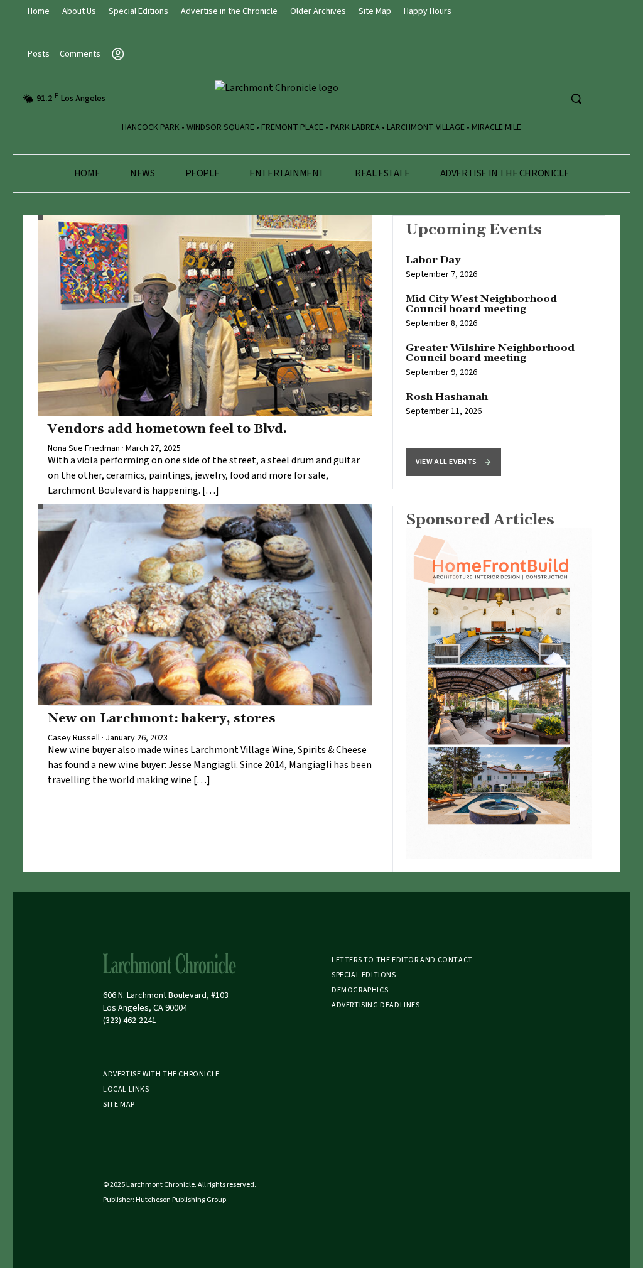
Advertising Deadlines (376, 1005)
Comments (80, 54)
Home (39, 11)
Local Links (126, 1089)
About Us (79, 11)
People (202, 173)
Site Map (375, 11)
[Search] (576, 98)
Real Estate (382, 173)
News (142, 173)
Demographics (360, 990)
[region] (498, 352)
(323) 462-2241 (129, 1020)
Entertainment (287, 173)
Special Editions (138, 11)
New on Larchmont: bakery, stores (162, 718)
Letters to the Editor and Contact (402, 960)
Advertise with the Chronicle (161, 1074)
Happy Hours (427, 11)
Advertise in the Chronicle (229, 11)
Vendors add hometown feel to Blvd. (167, 429)
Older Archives (318, 11)
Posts (39, 54)
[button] (453, 462)
